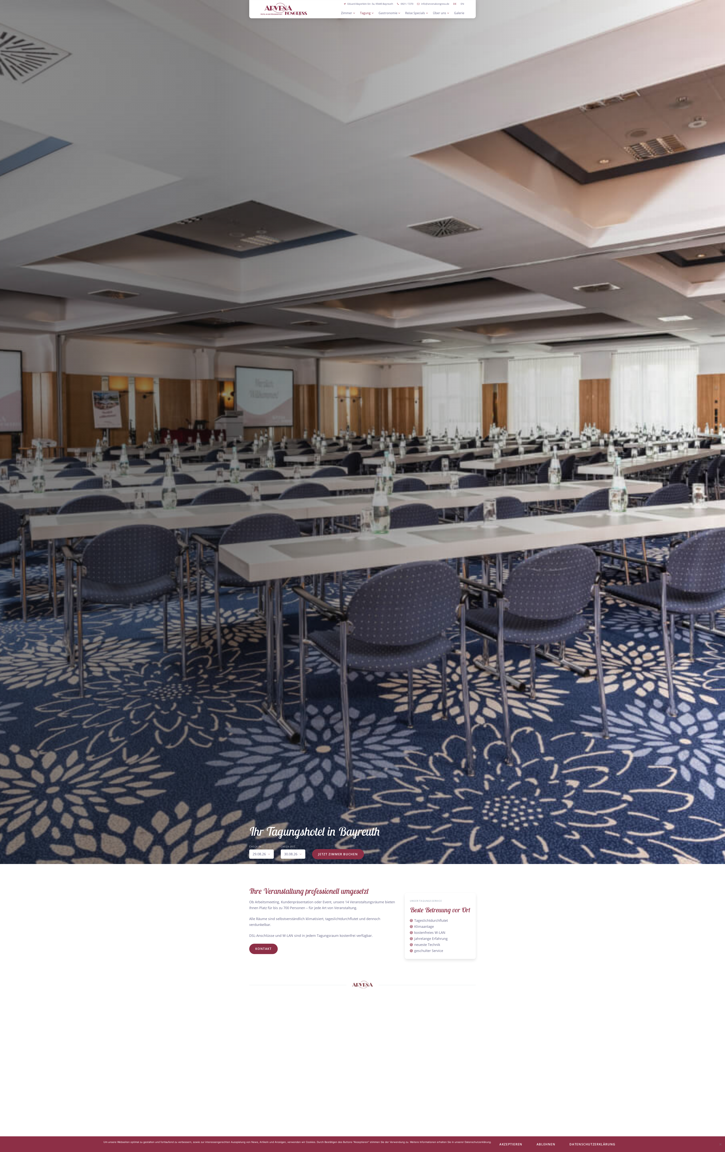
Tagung (365, 13)
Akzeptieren (510, 1144)
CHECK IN (255, 846)
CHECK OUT (288, 846)
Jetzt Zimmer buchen (338, 854)
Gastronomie (388, 13)
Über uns (439, 13)
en (462, 3)
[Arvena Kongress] (284, 9)
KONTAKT (263, 949)
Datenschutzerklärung (592, 1144)
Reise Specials (415, 13)
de (455, 3)
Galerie (459, 13)
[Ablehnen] (720, 1144)
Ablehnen (546, 1144)
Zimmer (346, 13)
